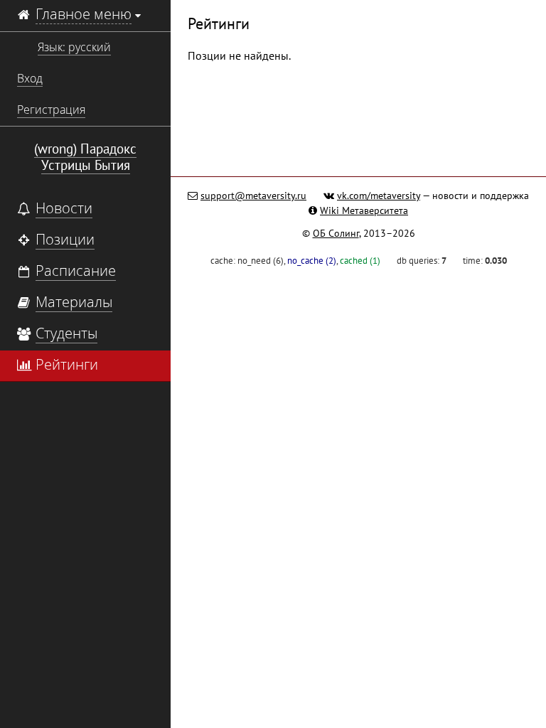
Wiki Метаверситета (364, 210)
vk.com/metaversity (378, 195)
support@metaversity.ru (253, 195)
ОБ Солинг (336, 233)
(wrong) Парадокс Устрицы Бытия (85, 156)
